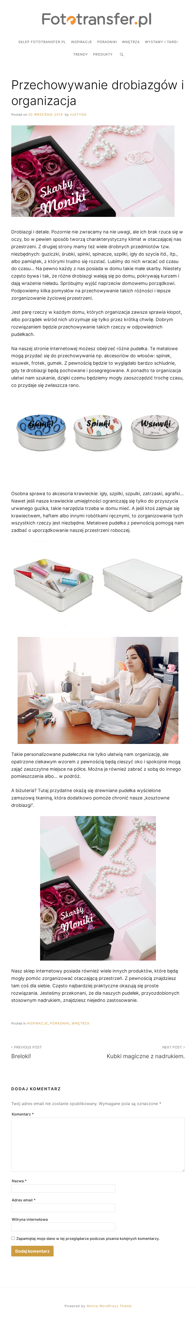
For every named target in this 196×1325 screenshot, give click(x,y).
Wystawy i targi (161, 42)
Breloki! (26, 1052)
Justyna (78, 114)
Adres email (24, 1200)
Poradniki (107, 42)
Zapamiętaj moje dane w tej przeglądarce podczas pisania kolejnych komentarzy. (88, 1238)
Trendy (80, 54)
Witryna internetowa (30, 1219)
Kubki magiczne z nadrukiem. (146, 1052)
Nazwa (19, 1181)
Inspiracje (81, 42)
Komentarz (23, 1114)
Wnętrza (131, 42)
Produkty (103, 54)
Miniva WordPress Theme (109, 1306)
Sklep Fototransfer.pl (42, 42)
